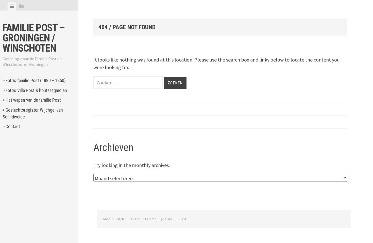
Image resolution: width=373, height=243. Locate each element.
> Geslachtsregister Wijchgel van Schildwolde (33, 113)
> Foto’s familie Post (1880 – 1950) (34, 80)
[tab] (12, 6)
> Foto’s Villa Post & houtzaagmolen (35, 90)
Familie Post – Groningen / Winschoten (34, 38)
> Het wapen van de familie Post (32, 100)
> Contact (11, 126)
